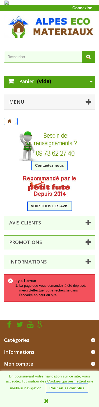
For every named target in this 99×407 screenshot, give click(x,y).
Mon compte (18, 364)
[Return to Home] (9, 121)
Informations (28, 261)
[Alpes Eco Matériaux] (49, 26)
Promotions (25, 242)
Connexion (82, 8)
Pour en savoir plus (66, 388)
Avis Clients (25, 222)
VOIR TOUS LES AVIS (49, 206)
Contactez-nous (49, 165)
